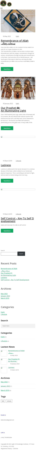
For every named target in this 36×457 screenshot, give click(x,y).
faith (3, 401)
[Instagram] (3, 453)
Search (3, 250)
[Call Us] (3, 427)
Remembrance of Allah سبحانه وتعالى (14, 42)
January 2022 (5, 296)
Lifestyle (18, 161)
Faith (17, 36)
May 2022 (4, 294)
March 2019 (5, 298)
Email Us (3, 415)
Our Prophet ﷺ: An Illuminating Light (13, 109)
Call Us (3, 432)
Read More (7, 69)
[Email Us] (3, 410)
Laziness (6, 165)
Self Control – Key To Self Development (17, 220)
